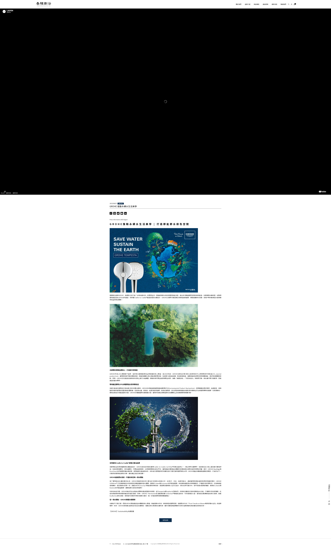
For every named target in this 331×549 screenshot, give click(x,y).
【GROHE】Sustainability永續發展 (122, 511)
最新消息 (15, 193)
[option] (165, 102)
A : (124, 544)
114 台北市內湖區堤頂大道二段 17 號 (136, 544)
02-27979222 (116, 544)
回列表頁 (165, 520)
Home (2, 193)
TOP (220, 544)
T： (111, 544)
